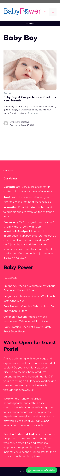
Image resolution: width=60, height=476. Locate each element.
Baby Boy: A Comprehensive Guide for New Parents (30, 98)
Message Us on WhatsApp (44, 470)
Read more (33, 113)
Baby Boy (7, 93)
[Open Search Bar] (45, 12)
